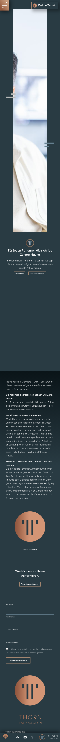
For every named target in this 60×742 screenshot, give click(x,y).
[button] (5, 736)
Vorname (9, 604)
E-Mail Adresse (12, 630)
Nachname (10, 617)
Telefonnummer (12, 643)
